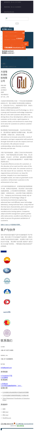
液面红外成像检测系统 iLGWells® (14, 37)
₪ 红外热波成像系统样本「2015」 (11, 385)
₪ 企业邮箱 (4, 377)
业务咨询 (4, 251)
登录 (4, 409)
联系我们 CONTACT (8, 53)
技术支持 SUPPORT (8, 51)
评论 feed (5, 415)
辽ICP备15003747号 (7, 424)
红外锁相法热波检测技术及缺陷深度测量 (16, 392)
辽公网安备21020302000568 (24, 424)
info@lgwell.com (9, 12)
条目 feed (5, 412)
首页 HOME (5, 27)
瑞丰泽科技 (20, 426)
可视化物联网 (14, 47)
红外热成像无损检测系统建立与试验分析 (16, 395)
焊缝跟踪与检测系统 (12, 41)
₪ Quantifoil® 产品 (6, 375)
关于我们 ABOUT (7, 29)
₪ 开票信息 (4, 384)
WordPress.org (7, 418)
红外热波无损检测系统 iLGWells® (14, 34)
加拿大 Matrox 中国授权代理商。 (11, 224)
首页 (4, 63)
